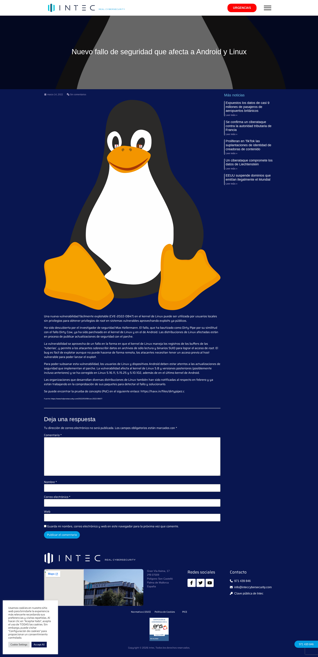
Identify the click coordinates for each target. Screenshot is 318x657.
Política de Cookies (165, 612)
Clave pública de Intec (248, 593)
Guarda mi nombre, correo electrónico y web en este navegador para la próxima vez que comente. (113, 526)
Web (47, 511)
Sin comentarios (77, 94)
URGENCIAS (242, 7)
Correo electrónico (57, 497)
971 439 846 (306, 644)
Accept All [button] (39, 644)
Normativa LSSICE (141, 612)
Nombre (50, 482)
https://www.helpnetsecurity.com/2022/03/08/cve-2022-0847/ (76, 399)
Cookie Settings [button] (18, 644)
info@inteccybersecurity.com (253, 587)
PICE (184, 612)
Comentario (53, 435)
